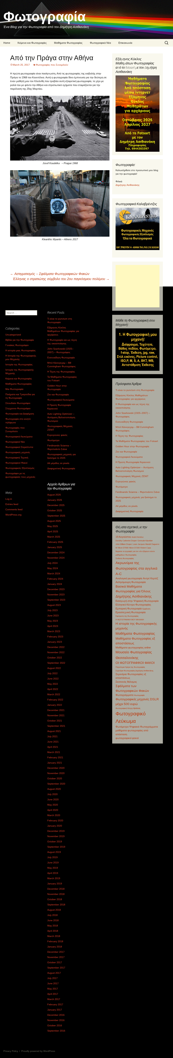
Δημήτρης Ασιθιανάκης (128, 185)
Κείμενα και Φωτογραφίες (32, 42)
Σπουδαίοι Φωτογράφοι (17, 403)
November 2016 (56, 1020)
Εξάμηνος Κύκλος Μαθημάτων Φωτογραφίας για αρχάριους (63, 331)
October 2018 (54, 899)
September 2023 (56, 599)
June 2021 (53, 741)
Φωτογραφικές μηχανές (17, 452)
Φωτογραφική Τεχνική (16, 457)
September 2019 (56, 846)
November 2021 (56, 715)
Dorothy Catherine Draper (126, 541)
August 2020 (54, 789)
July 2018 (52, 915)
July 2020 (52, 794)
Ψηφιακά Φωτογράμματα (143, 726)
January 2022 (54, 705)
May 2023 (52, 620)
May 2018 (52, 925)
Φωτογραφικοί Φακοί (16, 462)
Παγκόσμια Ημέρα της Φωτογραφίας (130, 667)
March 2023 (53, 631)
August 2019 (54, 852)
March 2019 (53, 878)
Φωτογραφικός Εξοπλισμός (19, 468)
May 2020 (52, 804)
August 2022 (54, 668)
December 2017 (56, 952)
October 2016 (54, 1025)
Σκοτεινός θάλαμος (126, 681)
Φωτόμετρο (122, 486)
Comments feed (13, 509)
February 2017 (55, 1004)
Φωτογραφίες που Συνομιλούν (52, 64)
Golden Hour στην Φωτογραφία (132, 446)
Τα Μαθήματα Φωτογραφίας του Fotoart (137, 441)
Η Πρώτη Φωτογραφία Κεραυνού (133, 462)
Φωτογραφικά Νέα (100, 42)
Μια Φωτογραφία (14, 389)
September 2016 (56, 1030)
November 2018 (56, 894)
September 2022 (56, 662)
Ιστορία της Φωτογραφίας (19, 364)
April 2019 (52, 873)
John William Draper (124, 544)
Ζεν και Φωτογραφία (126, 451)
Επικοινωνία (125, 42)
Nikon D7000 (123, 548)
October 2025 (54, 510)
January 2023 (54, 641)
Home (6, 42)
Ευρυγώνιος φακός (126, 481)
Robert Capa (145, 548)
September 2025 (56, 515)
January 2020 (54, 825)
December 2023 (56, 589)
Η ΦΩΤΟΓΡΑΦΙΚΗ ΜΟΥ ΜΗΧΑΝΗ (130, 620)
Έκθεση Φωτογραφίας (125, 558)
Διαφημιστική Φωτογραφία (129, 511)
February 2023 (55, 636)
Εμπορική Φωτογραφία (129, 608)
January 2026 (54, 500)
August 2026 (54, 494)
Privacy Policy (10, 1051)
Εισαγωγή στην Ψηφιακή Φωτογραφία (137, 600)
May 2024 (52, 568)
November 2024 (56, 557)
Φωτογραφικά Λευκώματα (129, 457)
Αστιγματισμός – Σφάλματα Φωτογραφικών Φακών (49, 274)
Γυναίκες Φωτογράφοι (17, 345)
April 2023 (52, 626)
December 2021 (56, 710)
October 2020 (54, 778)
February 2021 (55, 757)
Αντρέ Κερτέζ (150, 578)
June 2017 (53, 983)
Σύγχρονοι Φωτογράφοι (17, 408)
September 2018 (56, 904)
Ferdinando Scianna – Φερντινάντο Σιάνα (137, 492)
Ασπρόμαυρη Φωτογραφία (131, 582)
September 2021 (56, 726)
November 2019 (56, 836)
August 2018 (54, 909)
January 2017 (54, 1009)
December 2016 (56, 1015)
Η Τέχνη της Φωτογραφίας (129, 435)
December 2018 (56, 888)
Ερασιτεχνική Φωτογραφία (131, 612)
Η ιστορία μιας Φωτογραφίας (20, 350)
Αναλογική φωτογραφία (129, 578)
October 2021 (54, 720)
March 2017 (53, 999)
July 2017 (52, 978)
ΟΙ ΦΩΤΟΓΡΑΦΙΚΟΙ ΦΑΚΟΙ (135, 663)
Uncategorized (13, 334)
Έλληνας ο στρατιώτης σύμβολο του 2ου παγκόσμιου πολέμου (61, 279)
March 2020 (53, 815)
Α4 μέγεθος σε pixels (127, 506)
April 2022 (52, 689)
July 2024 (52, 563)
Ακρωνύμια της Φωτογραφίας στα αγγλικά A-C (136, 568)
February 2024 (55, 578)
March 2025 (53, 536)
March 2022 (53, 694)
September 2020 (56, 783)
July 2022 (52, 673)
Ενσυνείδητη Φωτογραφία (129, 421)
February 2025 (55, 542)
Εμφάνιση (146, 609)
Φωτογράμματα (124, 695)
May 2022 (52, 684)
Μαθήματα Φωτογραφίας (68, 42)
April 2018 (52, 931)
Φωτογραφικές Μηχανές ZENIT (132, 476)
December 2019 (56, 831)
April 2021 (52, 747)
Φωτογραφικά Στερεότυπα (19, 447)
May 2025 (52, 526)
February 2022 (55, 699)
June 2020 (53, 799)
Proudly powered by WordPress (38, 1051)
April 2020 (52, 810)
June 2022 (53, 678)
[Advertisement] (137, 286)
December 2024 (56, 552)
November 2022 (56, 652)
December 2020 (56, 768)
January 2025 (54, 547)
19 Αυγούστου (123, 536)
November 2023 (56, 594)
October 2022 (54, 657)
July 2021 (52, 736)
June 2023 (53, 615)
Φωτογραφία (139, 695)
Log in (8, 499)
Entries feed (11, 504)
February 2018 (55, 941)
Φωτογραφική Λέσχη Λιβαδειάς (128, 708)
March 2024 (53, 573)
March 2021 (53, 752)
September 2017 (56, 967)
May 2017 (52, 988)
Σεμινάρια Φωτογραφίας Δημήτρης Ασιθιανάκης (134, 671)
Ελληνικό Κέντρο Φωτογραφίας (133, 604)
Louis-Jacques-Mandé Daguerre (146, 544)
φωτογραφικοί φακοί (127, 738)
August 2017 (54, 973)
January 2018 (54, 946)
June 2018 (53, 920)
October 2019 (54, 841)
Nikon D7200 (134, 548)
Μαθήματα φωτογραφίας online (133, 647)
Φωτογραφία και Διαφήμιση (19, 413)
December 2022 (56, 647)
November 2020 (56, 773)
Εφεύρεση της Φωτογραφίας (127, 616)
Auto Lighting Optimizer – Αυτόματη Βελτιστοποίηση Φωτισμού (61, 417)
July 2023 (52, 610)
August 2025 (54, 521)
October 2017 (54, 962)
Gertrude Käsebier (145, 541)
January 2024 (54, 584)
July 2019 (52, 857)
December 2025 (56, 505)
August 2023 (54, 605)
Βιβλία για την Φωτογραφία (19, 340)
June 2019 (53, 862)
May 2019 (52, 867)
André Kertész (138, 537)
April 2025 (52, 531)
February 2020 (55, 820)
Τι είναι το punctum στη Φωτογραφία (135, 390)
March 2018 (53, 936)
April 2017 (52, 994)
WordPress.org (13, 514)
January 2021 (54, 762)
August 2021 (54, 731)
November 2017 (56, 957)
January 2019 (54, 883)
